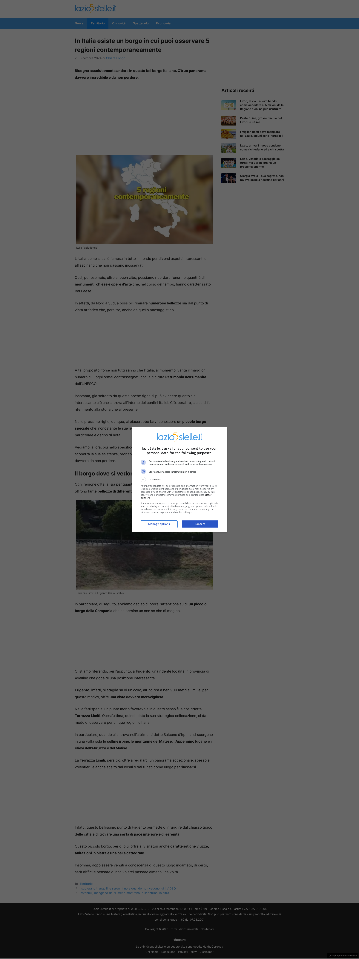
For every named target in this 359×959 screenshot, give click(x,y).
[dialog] (179, 479)
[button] (179, 479)
